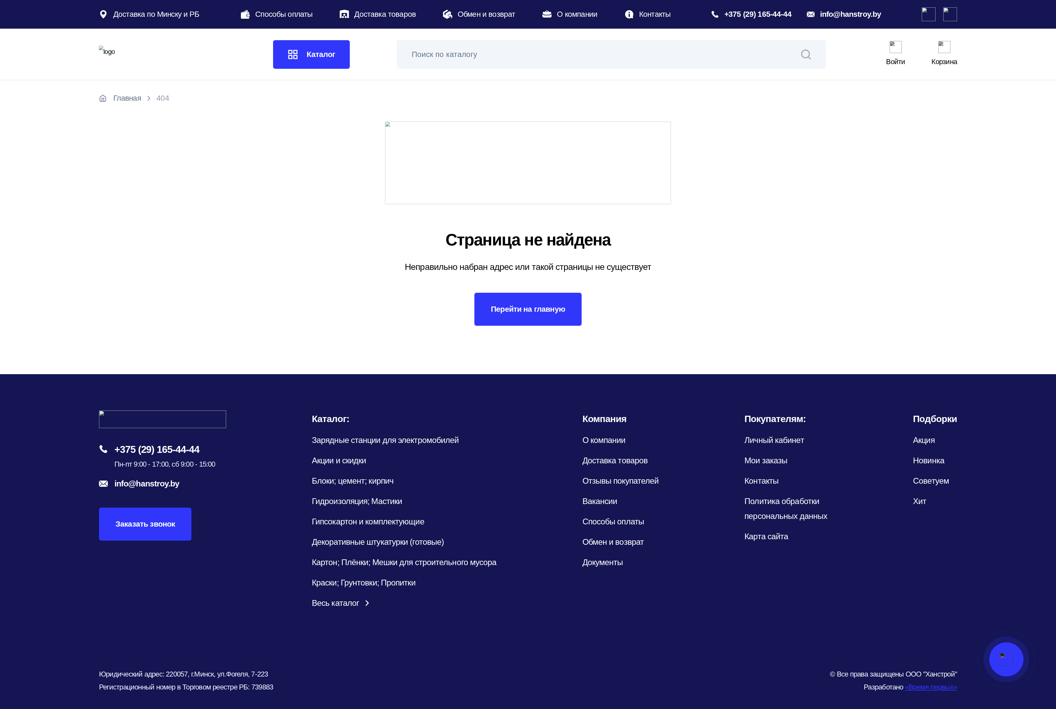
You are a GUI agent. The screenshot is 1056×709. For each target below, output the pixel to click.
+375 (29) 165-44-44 (757, 14)
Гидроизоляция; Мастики (357, 501)
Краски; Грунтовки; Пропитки (364, 582)
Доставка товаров (385, 14)
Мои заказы (765, 460)
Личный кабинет (774, 440)
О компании (577, 14)
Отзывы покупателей (620, 480)
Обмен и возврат (486, 14)
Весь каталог (335, 602)
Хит (919, 501)
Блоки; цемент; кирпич (353, 480)
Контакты (654, 14)
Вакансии (599, 501)
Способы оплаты (283, 14)
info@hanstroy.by (850, 14)
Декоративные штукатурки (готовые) (378, 541)
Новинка (928, 460)
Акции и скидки (339, 460)
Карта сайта (766, 536)
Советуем (931, 480)
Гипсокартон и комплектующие (368, 521)
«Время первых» (931, 687)
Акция (924, 440)
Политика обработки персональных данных (785, 509)
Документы (602, 562)
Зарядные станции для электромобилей (385, 440)
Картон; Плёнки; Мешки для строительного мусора (404, 562)
